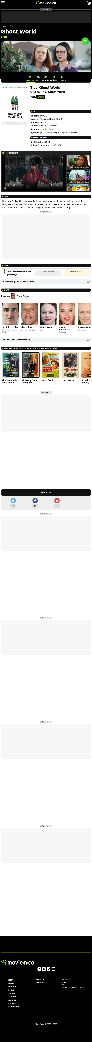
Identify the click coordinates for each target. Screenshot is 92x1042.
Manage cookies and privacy (72, 987)
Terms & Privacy (67, 979)
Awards (12, 1000)
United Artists (46, 129)
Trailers (12, 996)
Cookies (64, 985)
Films (11, 26)
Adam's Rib (48, 380)
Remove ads (47, 9)
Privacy (63, 982)
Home (3, 26)
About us (40, 979)
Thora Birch (46, 327)
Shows (11, 993)
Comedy (43, 125)
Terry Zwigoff (23, 296)
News (11, 983)
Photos (12, 1003)
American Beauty (86, 381)
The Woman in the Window (9, 381)
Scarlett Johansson (64, 328)
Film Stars (13, 1006)
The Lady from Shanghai (29, 381)
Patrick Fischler (10, 327)
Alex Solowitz (27, 327)
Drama (53, 125)
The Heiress (68, 380)
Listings (12, 986)
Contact (40, 982)
